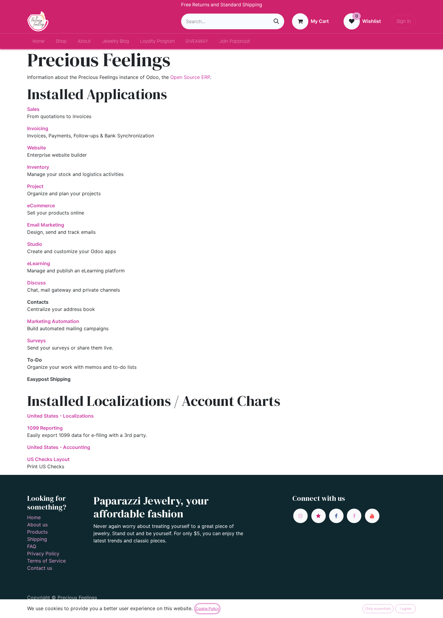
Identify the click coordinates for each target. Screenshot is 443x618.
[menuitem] (38, 41)
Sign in (404, 21)
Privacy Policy (43, 554)
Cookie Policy (207, 608)
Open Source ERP (190, 77)
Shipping (37, 539)
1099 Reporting (45, 428)
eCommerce (41, 205)
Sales (33, 109)
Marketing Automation (53, 321)
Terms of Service (46, 561)
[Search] (276, 21)
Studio (34, 244)
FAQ (31, 546)
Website (36, 148)
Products (37, 532)
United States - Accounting (58, 447)
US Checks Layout (48, 459)
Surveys (36, 340)
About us (37, 525)
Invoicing (37, 128)
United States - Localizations (60, 416)
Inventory (38, 167)
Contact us (39, 568)
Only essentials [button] (378, 608)
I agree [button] (405, 608)
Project (35, 186)
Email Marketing (45, 225)
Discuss (36, 283)
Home (34, 517)
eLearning (38, 263)
